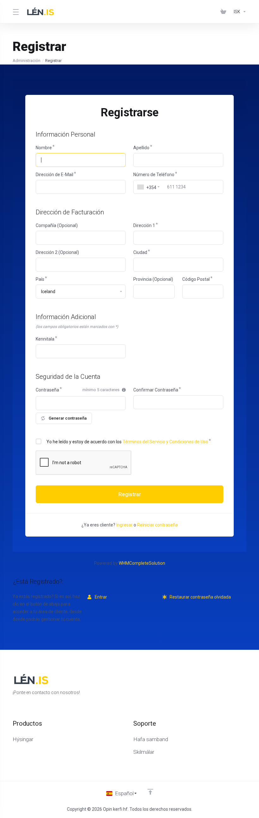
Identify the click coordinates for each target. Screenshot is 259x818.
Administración (26, 60)
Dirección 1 (144, 225)
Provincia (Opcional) (153, 279)
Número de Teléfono (153, 174)
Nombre (44, 147)
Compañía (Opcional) (57, 225)
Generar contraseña (68, 418)
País (40, 279)
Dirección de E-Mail (54, 174)
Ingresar (124, 524)
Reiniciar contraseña (157, 524)
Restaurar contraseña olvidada (200, 597)
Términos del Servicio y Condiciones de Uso (165, 441)
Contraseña (47, 389)
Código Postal (196, 279)
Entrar (100, 597)
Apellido (141, 147)
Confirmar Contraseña (155, 389)
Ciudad (140, 252)
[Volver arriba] (150, 791)
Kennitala (45, 338)
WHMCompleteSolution (142, 563)
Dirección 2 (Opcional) (57, 252)
